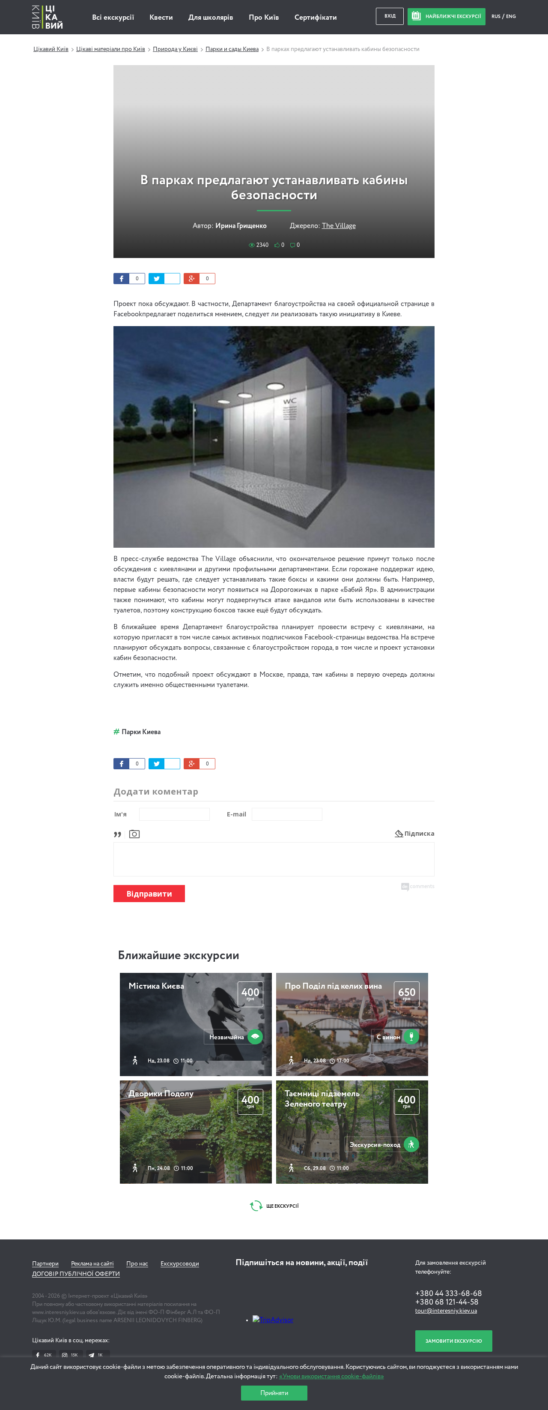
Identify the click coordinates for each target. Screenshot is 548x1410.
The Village (339, 226)
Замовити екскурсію (454, 1341)
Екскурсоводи (180, 1264)
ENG (511, 16)
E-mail (236, 814)
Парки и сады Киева (232, 49)
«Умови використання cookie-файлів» (331, 1376)
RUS (496, 16)
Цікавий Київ (50, 49)
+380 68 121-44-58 (447, 1302)
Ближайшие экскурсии (178, 956)
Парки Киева (141, 732)
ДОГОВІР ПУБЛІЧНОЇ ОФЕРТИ (76, 1274)
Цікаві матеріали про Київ (110, 49)
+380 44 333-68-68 (448, 1294)
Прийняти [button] (274, 1393)
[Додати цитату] (119, 833)
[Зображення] (134, 833)
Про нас (137, 1264)
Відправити (149, 894)
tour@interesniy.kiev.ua (446, 1311)
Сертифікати (316, 17)
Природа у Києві (175, 49)
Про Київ (264, 17)
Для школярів (210, 17)
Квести (161, 17)
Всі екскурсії (113, 17)
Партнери (45, 1264)
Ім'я (120, 814)
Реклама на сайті (92, 1264)
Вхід (390, 16)
